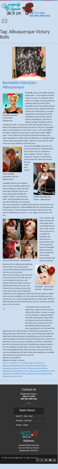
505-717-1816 (37, 13)
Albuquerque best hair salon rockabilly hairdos (29, 366)
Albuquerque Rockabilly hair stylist (42, 371)
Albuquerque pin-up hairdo (37, 368)
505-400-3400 (37, 15)
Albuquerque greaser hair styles (14, 368)
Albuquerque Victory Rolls (12, 376)
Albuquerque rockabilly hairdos (14, 374)
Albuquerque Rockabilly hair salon (15, 371)
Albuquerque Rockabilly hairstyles (39, 374)
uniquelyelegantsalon (15, 458)
